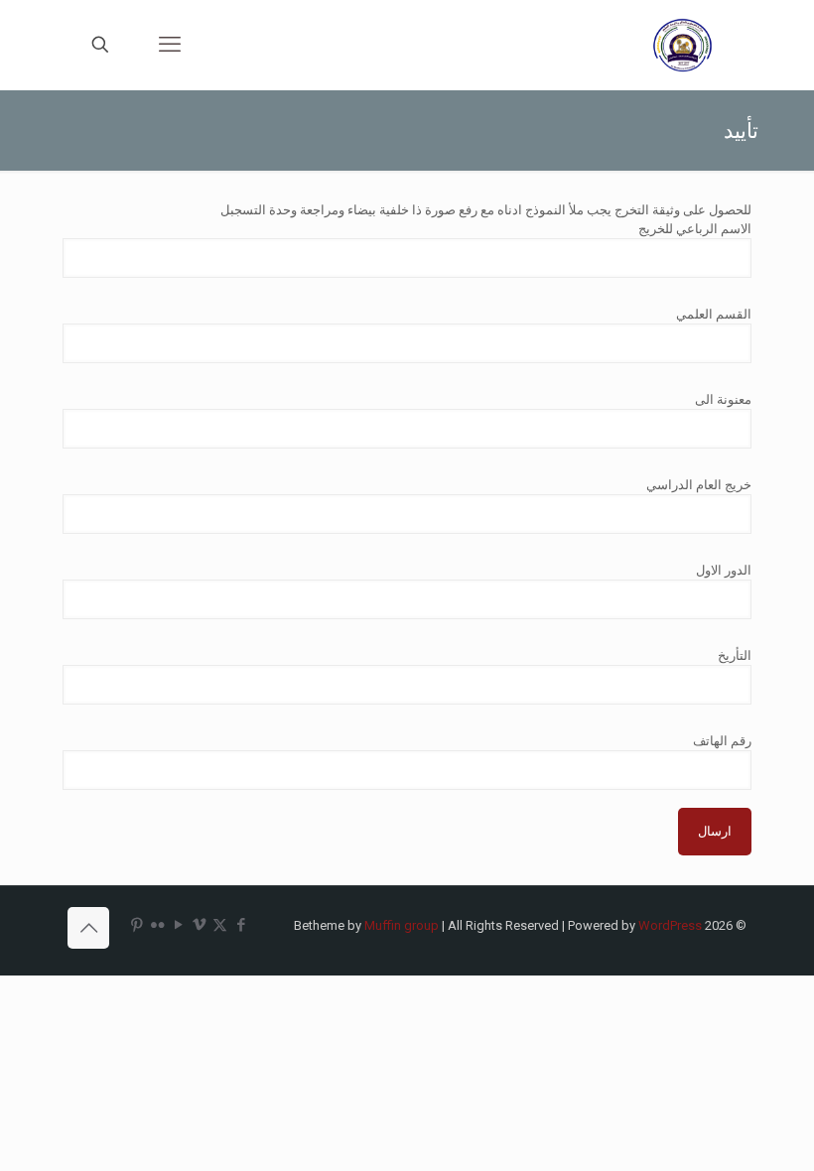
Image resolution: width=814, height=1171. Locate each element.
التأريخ (734, 655)
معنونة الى (723, 399)
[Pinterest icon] (136, 925)
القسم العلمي (713, 314)
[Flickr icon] (157, 925)
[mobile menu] (170, 45)
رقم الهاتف (722, 740)
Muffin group (401, 925)
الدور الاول (723, 570)
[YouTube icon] (178, 925)
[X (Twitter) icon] (219, 925)
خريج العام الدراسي (698, 484)
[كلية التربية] (684, 44)
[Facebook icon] (240, 925)
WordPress (670, 925)
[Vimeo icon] (199, 925)
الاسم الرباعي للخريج (694, 228)
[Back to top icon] (88, 928)
